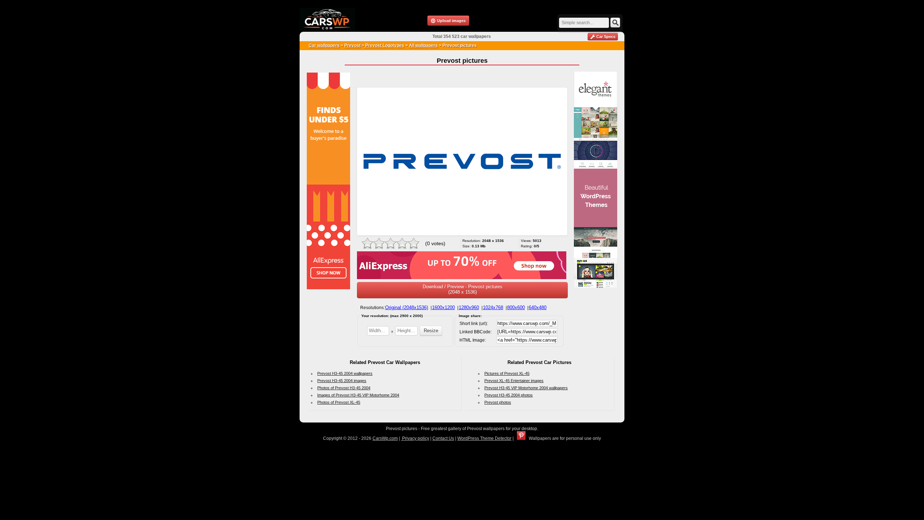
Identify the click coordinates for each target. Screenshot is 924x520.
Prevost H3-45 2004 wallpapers (344, 373)
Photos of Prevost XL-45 (338, 402)
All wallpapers (423, 45)
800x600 (516, 307)
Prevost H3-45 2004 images (341, 380)
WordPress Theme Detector (484, 438)
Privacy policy (415, 438)
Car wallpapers (324, 45)
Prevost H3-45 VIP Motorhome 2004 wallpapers (526, 388)
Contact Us (443, 438)
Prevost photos (497, 402)
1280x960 (469, 307)
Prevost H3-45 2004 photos (508, 395)
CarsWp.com (385, 438)
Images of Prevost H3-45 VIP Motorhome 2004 (358, 395)
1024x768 (493, 307)
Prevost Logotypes (384, 45)
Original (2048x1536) (406, 307)
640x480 (537, 307)
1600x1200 (443, 307)
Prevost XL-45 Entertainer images (514, 380)
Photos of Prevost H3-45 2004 (343, 388)
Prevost (352, 45)
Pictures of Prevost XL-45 (506, 373)
